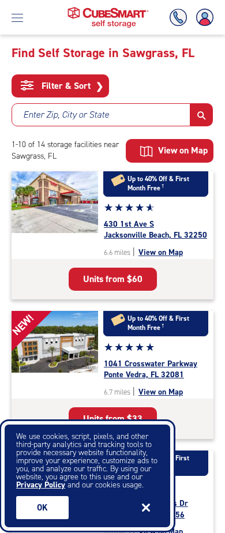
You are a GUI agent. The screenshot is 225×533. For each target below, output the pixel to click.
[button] (201, 114)
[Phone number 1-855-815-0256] (181, 17)
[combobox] (101, 114)
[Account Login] (202, 17)
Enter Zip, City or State (66, 114)
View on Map (160, 252)
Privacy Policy (40, 484)
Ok (42, 507)
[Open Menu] (17, 17)
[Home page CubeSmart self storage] (108, 10)
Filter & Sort (71, 86)
